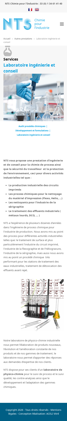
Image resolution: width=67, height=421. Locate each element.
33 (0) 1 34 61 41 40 (51, 3)
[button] (62, 23)
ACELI (49, 413)
